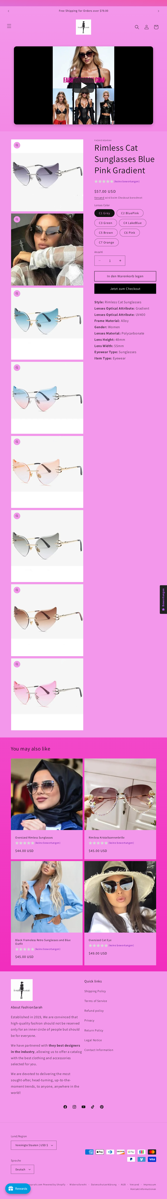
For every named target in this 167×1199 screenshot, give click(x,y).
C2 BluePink (130, 213)
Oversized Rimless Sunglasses (34, 837)
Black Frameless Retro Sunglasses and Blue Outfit (43, 942)
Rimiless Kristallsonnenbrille (106, 837)
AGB (123, 1184)
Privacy (89, 1020)
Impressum (150, 1184)
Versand (99, 197)
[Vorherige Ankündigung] (8, 11)
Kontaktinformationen (143, 1189)
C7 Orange (106, 242)
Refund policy (94, 1011)
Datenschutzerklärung (104, 1184)
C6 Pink (129, 233)
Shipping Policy (95, 991)
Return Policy (93, 1030)
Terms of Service (95, 1001)
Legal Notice (93, 1040)
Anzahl (98, 252)
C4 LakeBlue (133, 223)
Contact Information (98, 1050)
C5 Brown (106, 233)
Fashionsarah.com (31, 1184)
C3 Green (105, 223)
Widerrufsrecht (78, 1184)
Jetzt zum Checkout (125, 289)
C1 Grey (104, 213)
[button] (9, 26)
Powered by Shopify (54, 1184)
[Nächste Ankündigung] (158, 11)
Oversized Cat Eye (100, 940)
